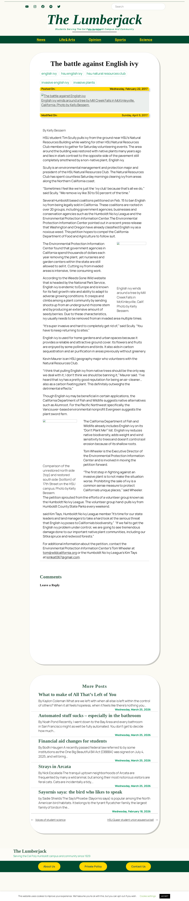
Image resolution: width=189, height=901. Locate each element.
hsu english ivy (71, 73)
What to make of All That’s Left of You (77, 694)
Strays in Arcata (54, 766)
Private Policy (93, 866)
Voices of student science (50, 819)
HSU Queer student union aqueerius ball (130, 819)
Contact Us (138, 866)
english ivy (49, 73)
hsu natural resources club (106, 73)
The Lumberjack (94, 19)
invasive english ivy (55, 82)
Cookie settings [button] (148, 896)
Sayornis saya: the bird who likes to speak (80, 792)
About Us (49, 866)
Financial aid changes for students (72, 741)
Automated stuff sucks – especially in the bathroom (89, 715)
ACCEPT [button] (164, 896)
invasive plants (84, 82)
